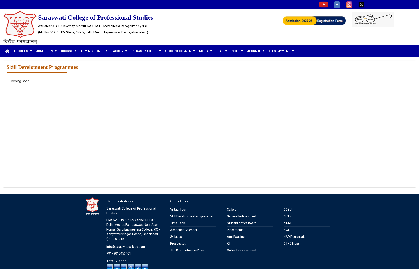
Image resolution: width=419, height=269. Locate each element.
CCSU (288, 209)
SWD (287, 230)
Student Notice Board (241, 223)
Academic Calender (183, 230)
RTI (229, 243)
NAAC (288, 223)
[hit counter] (127, 266)
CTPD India (291, 243)
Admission (44, 51)
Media (204, 51)
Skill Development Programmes (192, 216)
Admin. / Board (92, 51)
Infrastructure (145, 51)
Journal (254, 51)
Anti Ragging (236, 236)
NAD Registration (295, 236)
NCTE (236, 51)
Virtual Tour (178, 209)
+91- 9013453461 (118, 253)
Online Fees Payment (241, 250)
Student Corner (178, 51)
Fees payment (280, 51)
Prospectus (178, 243)
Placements (235, 230)
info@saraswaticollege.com (125, 246)
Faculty (118, 51)
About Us (21, 51)
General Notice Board (241, 216)
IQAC (220, 51)
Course (67, 51)
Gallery (231, 209)
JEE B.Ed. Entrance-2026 (187, 250)
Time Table (178, 223)
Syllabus (176, 236)
